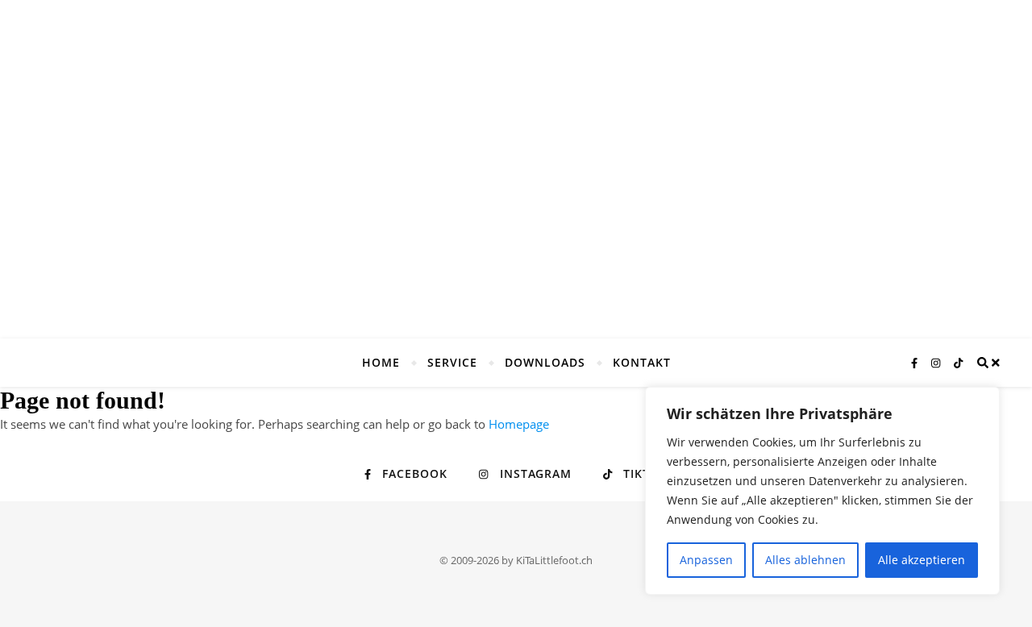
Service (452, 362)
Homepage (519, 424)
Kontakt (642, 362)
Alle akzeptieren (921, 559)
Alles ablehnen (805, 559)
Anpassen (706, 559)
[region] (822, 491)
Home (381, 362)
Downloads (545, 362)
